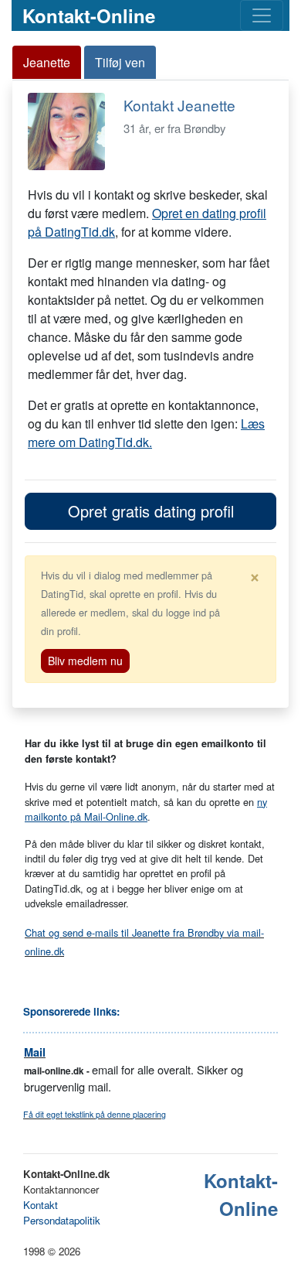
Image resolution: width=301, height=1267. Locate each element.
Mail (35, 1052)
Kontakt (40, 1204)
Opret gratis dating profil (151, 511)
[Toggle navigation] (261, 15)
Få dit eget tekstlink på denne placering (94, 1114)
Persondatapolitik (61, 1220)
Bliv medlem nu (85, 660)
